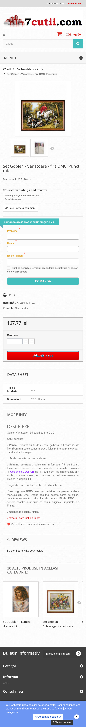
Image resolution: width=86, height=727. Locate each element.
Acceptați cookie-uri (49, 716)
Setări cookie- (62, 722)
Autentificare (74, 3)
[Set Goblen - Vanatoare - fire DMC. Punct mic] (20, 147)
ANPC (6, 683)
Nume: (12, 243)
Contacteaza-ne (55, 3)
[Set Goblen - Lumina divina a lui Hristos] (21, 599)
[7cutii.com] (43, 19)
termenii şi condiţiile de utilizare (49, 268)
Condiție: (8, 308)
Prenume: (13, 230)
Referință (8, 302)
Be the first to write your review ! (26, 550)
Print (12, 295)
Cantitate (12, 335)
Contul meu (13, 691)
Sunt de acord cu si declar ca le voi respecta (42, 270)
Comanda (43, 281)
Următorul (52, 148)
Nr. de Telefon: (16, 255)
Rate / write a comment (21, 208)
